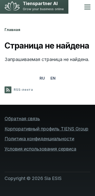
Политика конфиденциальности (39, 138)
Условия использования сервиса (40, 149)
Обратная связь (22, 118)
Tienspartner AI (40, 4)
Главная (12, 29)
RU (42, 78)
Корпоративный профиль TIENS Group (46, 128)
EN (52, 78)
